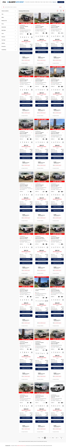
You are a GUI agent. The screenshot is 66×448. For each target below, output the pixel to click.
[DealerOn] (7, 445)
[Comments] (31, 37)
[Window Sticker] (47, 301)
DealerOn (18, 445)
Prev (42, 437)
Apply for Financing (26, 52)
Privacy (24, 445)
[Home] (24, 2)
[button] (32, 18)
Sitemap (21, 445)
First (39, 437)
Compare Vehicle (24, 63)
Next (53, 437)
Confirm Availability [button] (26, 49)
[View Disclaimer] (28, 37)
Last (57, 437)
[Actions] (31, 27)
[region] (26, 45)
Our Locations (60, 2)
